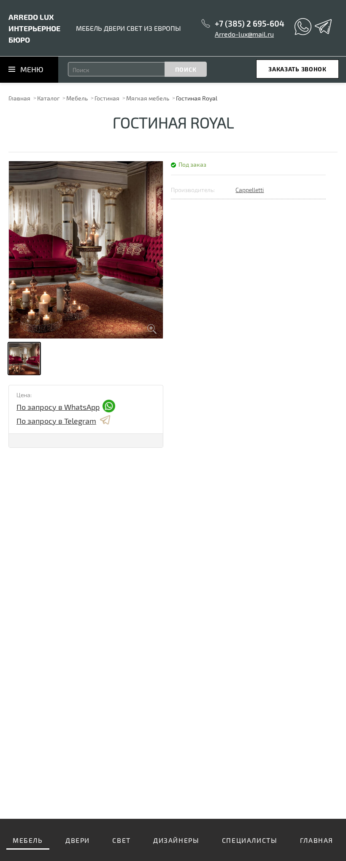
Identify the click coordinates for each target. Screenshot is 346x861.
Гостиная (107, 98)
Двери (77, 840)
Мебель (77, 98)
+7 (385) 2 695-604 (249, 23)
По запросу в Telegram (56, 420)
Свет (121, 840)
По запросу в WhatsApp (58, 407)
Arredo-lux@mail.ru (244, 34)
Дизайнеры (176, 840)
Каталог (48, 98)
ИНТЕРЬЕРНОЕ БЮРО (34, 28)
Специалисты (250, 840)
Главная (19, 98)
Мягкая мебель (147, 98)
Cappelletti (249, 189)
